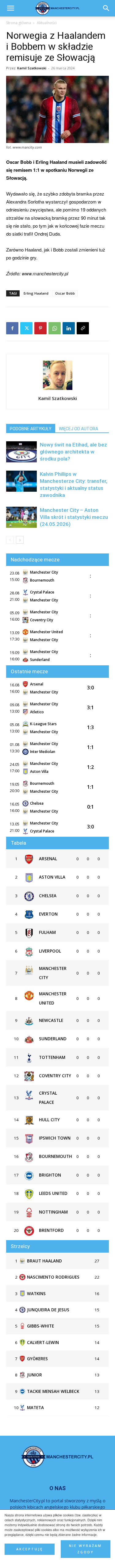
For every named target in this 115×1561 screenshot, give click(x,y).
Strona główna (18, 22)
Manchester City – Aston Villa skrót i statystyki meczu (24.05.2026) (74, 517)
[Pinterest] (40, 328)
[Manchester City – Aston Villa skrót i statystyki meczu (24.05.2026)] (21, 517)
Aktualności (47, 22)
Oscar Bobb (65, 293)
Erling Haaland (36, 293)
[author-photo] (57, 390)
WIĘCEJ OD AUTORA (78, 428)
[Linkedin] (69, 328)
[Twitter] (26, 328)
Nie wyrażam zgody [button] (85, 1549)
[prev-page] (10, 540)
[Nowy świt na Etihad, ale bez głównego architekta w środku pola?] (21, 451)
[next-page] (20, 540)
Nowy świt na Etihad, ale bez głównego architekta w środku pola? (73, 452)
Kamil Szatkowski (31, 68)
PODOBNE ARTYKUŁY (31, 428)
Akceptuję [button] (29, 1549)
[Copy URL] (83, 328)
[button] (106, 8)
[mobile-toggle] (10, 8)
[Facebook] (12, 328)
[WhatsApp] (54, 328)
